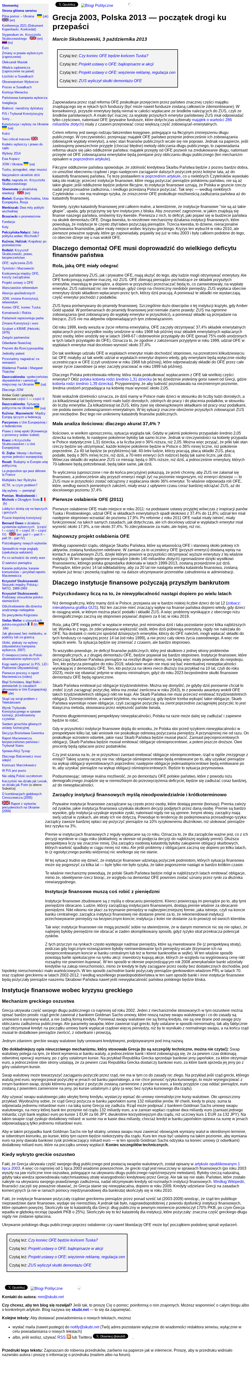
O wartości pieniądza (17, 563)
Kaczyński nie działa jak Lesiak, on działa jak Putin (25, 783)
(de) (10, 693)
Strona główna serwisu (19, 11)
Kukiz (6, 133)
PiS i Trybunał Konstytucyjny (22, 113)
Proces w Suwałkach (17, 87)
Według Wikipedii (228, 1182)
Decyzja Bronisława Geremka (23, 733)
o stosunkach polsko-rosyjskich (22, 622)
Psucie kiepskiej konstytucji (22, 518)
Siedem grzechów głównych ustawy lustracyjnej (21, 726)
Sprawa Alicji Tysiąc (16, 751)
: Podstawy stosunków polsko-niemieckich (22, 597)
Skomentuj (10, 5)
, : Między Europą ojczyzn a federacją (24, 415)
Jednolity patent (13, 353)
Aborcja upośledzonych (18, 293)
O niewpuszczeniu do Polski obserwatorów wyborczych (22, 657)
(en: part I (23, 534)
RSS (62, 1337)
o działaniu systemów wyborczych (21, 525)
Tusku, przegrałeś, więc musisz (24, 169)
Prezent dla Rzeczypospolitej (22, 348)
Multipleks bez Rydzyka (19, 480)
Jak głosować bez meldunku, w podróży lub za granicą (24, 635)
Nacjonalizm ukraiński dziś (21, 175)
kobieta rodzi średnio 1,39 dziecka (82, 384)
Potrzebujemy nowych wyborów (24, 543)
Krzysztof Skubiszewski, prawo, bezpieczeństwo (17, 253)
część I (22, 399)
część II (38, 399)
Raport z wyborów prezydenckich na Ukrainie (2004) (20, 807)
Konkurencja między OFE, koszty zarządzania (20, 275)
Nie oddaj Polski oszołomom (22, 776)
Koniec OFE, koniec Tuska (21, 307)
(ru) (10, 42)
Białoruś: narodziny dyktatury (22, 108)
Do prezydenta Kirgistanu (20, 615)
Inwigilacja (9, 103)
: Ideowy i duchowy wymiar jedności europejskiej (22, 455)
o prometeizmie (21, 216)
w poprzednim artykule (89, 159)
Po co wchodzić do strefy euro (23, 558)
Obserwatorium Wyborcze (20, 82)
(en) (12, 20)
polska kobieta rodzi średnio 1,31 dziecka (116, 379)
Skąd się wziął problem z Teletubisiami (20, 700)
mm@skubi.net (51, 1297)
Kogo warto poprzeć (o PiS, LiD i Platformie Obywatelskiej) (25, 666)
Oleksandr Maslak (15, 62)
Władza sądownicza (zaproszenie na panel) (18, 69)
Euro (5, 48)
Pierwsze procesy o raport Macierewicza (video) (20, 675)
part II (38, 534)
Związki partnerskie (15, 337)
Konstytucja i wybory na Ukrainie (25, 124)
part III (6, 538)
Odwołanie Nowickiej (16, 343)
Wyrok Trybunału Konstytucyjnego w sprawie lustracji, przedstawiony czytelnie (21, 713)
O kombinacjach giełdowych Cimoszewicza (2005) (22, 795)
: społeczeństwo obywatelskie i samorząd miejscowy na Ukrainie (25, 380)
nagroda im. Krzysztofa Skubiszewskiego (23, 182)
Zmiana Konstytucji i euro (20, 323)
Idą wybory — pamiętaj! (19, 490)
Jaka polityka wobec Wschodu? (20, 234)
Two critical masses (16, 139)
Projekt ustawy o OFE (17, 282)
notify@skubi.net (84, 1327)
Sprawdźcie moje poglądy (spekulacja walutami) (20, 550)
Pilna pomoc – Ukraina (18, 16)
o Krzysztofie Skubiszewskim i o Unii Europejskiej (18, 443)
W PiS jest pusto (14, 770)
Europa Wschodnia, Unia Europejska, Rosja (25, 200)
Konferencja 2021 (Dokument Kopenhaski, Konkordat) (22, 27)
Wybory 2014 (11, 153)
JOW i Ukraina (12, 164)
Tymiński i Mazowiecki (18, 268)
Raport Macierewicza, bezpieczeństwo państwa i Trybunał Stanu (20, 741)
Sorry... (7, 119)
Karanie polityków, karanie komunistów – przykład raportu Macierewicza (23, 571)
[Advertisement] (21, 890)
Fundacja (8, 222)
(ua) (10, 128)
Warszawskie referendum (20, 288)
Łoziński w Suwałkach (17, 76)
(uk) (45, 16)
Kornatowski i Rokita (16, 313)
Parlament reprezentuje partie (23, 318)
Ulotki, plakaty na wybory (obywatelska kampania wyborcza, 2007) (20, 646)
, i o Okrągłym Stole (21, 497)
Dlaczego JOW (12, 390)
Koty (5, 227)
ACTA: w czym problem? (19, 485)
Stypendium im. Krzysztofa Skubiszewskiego (21, 36)
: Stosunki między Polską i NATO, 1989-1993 (20, 584)
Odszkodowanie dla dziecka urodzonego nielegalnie (22, 608)
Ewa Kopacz (11, 159)
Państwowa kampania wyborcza (24, 98)
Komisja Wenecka (15, 92)
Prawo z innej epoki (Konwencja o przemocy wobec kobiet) (24, 433)
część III (28, 530)
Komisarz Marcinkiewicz (19, 765)
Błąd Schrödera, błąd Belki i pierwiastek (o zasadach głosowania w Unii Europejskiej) (24, 685)
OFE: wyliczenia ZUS (17, 263)
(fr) (35, 624)
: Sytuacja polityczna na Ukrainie (20, 406)
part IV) (19, 538)
